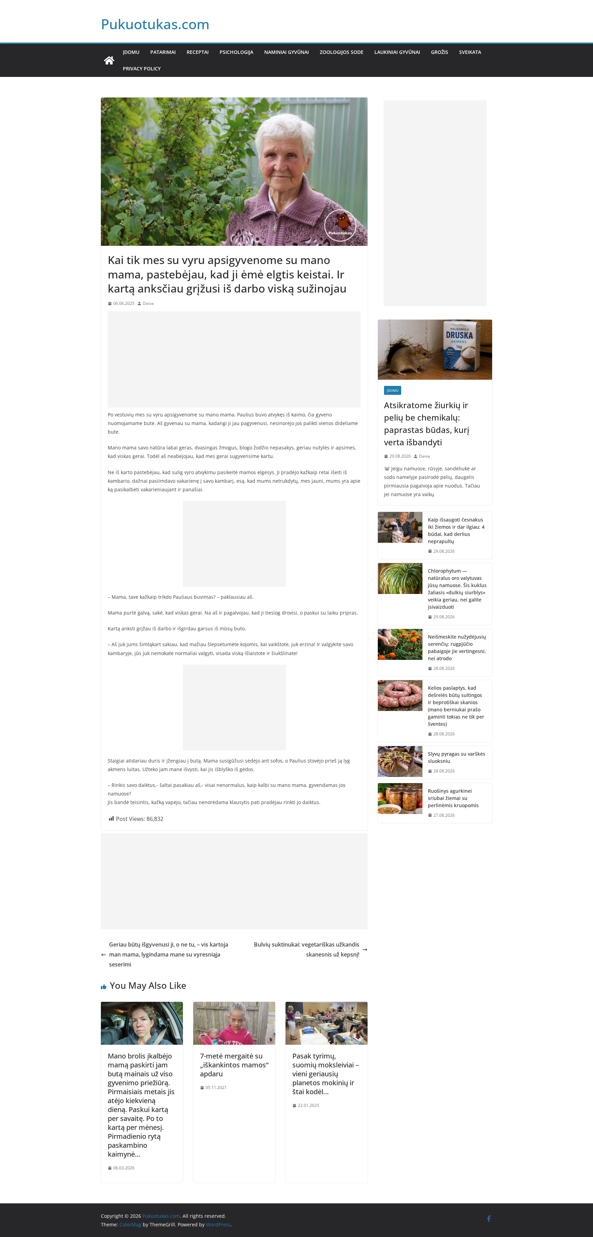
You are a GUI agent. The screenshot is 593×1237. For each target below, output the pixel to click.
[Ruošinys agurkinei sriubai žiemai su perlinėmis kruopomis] (400, 803)
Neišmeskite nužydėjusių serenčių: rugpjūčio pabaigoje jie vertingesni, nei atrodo (457, 647)
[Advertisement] (234, 359)
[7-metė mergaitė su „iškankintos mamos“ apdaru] (234, 1006)
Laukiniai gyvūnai (397, 52)
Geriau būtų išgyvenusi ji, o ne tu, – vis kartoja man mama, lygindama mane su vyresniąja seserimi (168, 954)
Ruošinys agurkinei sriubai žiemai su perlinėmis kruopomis (453, 798)
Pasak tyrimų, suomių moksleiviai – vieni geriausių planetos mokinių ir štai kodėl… (325, 1073)
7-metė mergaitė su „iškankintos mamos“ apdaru (234, 1064)
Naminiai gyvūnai (286, 52)
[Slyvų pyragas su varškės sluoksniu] (400, 762)
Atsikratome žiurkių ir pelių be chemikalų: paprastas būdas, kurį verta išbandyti (426, 423)
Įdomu (131, 52)
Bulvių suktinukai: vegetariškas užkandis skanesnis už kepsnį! (306, 949)
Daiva (148, 303)
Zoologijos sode (341, 52)
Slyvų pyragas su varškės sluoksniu (456, 757)
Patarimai (163, 52)
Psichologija (236, 52)
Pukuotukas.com (155, 23)
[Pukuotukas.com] (109, 60)
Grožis (439, 52)
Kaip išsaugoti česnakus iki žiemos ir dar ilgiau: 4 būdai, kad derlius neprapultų (456, 530)
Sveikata (470, 52)
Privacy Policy (142, 68)
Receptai (198, 52)
